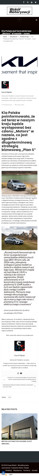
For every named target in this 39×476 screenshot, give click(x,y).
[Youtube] (31, 2)
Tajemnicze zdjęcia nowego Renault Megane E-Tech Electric (18, 386)
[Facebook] (24, 2)
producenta (29, 335)
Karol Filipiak (7, 92)
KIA (9, 397)
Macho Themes (24, 468)
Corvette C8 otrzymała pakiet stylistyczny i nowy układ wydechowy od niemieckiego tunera (21, 379)
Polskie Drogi (7, 105)
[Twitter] (35, 2)
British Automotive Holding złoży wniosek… (17, 442)
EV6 (16, 301)
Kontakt (34, 470)
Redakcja (9, 470)
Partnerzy (26, 470)
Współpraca (17, 470)
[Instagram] (28, 2)
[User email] (21, 373)
